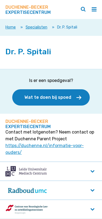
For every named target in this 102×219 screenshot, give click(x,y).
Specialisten (36, 27)
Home (10, 27)
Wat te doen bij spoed (47, 97)
